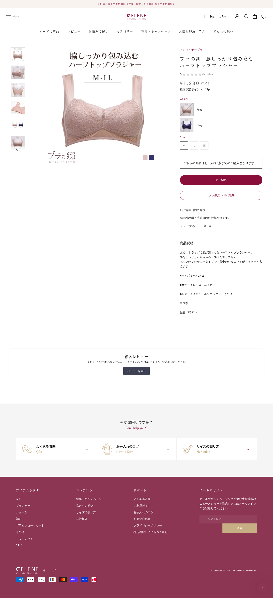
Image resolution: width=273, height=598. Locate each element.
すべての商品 (50, 31)
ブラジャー (23, 506)
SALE (19, 545)
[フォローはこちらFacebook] (44, 570)
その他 (20, 532)
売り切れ (221, 180)
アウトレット (24, 539)
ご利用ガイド (142, 506)
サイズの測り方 (86, 512)
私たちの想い (223, 31)
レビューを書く (136, 371)
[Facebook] (200, 226)
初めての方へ (218, 17)
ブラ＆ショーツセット (30, 525)
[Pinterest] (210, 226)
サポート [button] (140, 490)
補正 (19, 519)
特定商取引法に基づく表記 (150, 532)
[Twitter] (205, 226)
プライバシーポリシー (148, 525)
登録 (239, 528)
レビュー (74, 31)
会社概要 (82, 519)
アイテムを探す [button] (27, 490)
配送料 (184, 218)
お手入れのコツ (143, 512)
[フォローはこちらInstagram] (55, 570)
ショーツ (21, 512)
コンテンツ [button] (84, 490)
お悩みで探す (99, 31)
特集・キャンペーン (156, 31)
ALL (18, 499)
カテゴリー (125, 31)
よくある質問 (142, 499)
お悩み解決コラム (192, 31)
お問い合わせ (142, 519)
